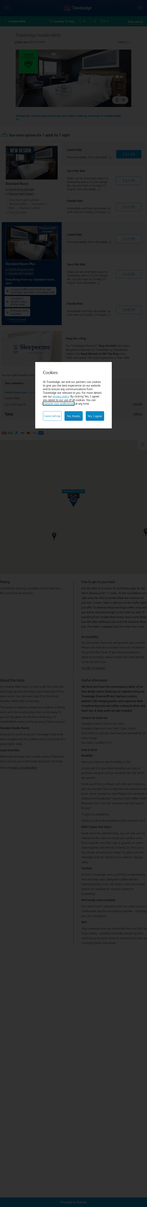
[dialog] (73, 395)
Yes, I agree (95, 416)
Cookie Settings (52, 416)
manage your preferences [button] (58, 403)
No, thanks (73, 416)
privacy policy (61, 396)
